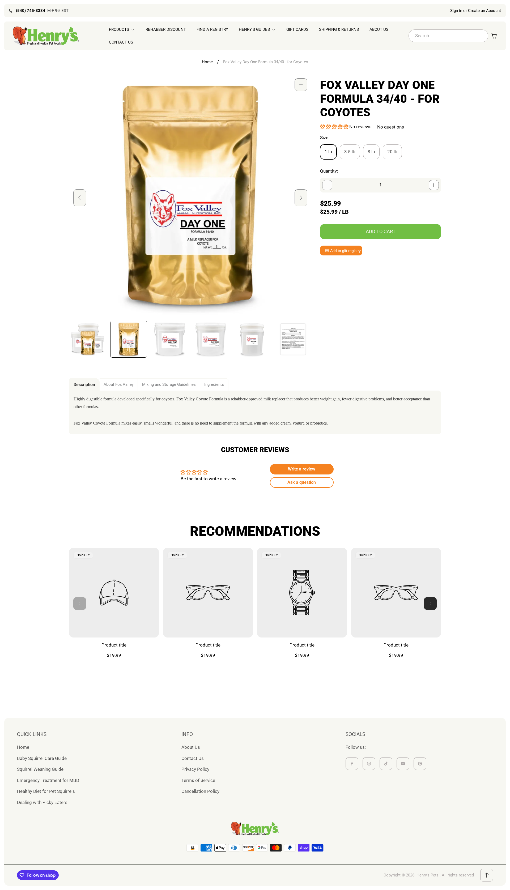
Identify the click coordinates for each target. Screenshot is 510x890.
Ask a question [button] (301, 482)
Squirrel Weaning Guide (40, 769)
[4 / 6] (210, 339)
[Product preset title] (114, 592)
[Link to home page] (255, 829)
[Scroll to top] (486, 875)
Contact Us (192, 758)
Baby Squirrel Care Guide (42, 758)
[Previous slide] (79, 197)
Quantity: (329, 171)
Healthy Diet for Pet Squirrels (46, 791)
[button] (334, 126)
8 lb (371, 151)
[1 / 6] (87, 339)
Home (207, 61)
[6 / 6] (293, 339)
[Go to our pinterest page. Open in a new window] (420, 763)
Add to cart (381, 231)
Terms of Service (198, 780)
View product (114, 625)
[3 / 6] (169, 339)
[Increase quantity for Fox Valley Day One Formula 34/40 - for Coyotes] (434, 185)
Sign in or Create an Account (475, 10)
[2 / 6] (128, 339)
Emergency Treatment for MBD (48, 780)
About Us (190, 747)
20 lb (392, 151)
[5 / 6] (251, 339)
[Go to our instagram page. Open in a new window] (369, 763)
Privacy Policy (195, 769)
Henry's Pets (427, 875)
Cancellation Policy (200, 791)
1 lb (328, 151)
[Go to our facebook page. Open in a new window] (352, 763)
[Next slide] (301, 197)
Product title (113, 645)
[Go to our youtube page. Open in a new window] (403, 763)
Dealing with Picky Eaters (42, 802)
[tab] (84, 384)
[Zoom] (301, 84)
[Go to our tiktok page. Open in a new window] (386, 763)
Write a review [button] (301, 469)
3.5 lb (349, 151)
